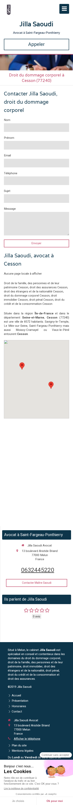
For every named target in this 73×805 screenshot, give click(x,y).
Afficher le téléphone (27, 739)
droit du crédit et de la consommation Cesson (34, 302)
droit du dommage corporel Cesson (27, 295)
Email (7, 155)
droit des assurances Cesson (48, 287)
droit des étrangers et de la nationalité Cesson (33, 291)
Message (10, 209)
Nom (7, 120)
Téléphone (10, 173)
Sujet (7, 191)
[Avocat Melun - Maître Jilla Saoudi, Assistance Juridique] (8, 10)
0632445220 (37, 570)
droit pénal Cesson (41, 300)
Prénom (9, 138)
